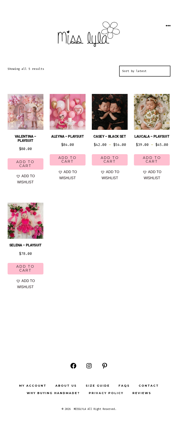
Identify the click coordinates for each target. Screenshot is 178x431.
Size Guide (98, 385)
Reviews (141, 393)
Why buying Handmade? (53, 393)
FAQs (124, 385)
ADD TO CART (25, 164)
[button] (26, 179)
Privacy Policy (106, 393)
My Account (32, 385)
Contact (149, 385)
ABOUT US (66, 385)
